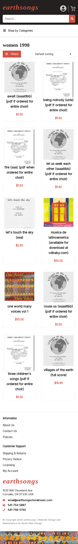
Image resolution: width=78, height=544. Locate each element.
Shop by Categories (20, 30)
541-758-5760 (17, 509)
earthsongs (20, 7)
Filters (14, 54)
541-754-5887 (17, 505)
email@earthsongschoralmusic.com (30, 500)
